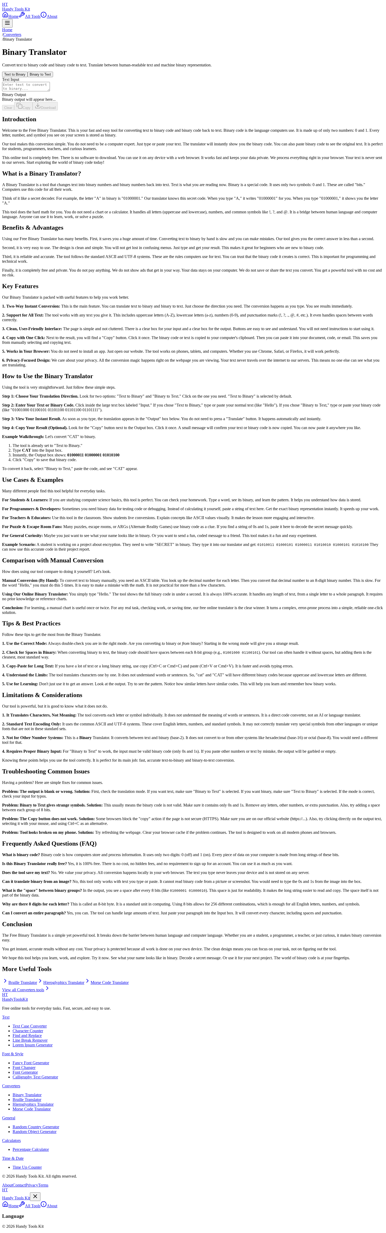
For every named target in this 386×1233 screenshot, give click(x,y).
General (8, 1118)
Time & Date (13, 1158)
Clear (8, 108)
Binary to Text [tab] (40, 74)
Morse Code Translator (32, 1109)
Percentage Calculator (31, 1149)
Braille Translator (27, 1099)
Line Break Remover (30, 1040)
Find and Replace (27, 1035)
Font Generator (25, 1072)
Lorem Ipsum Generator (33, 1045)
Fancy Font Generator (31, 1063)
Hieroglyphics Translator (33, 1104)
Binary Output (14, 94)
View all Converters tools (23, 990)
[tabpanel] (193, 89)
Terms (43, 1185)
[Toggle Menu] (7, 23)
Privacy (31, 1185)
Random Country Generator (36, 1127)
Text (5, 1017)
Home (7, 30)
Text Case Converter (30, 1026)
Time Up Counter (27, 1167)
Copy (26, 108)
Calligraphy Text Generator (35, 1077)
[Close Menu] (35, 1196)
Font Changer (24, 1067)
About (7, 1185)
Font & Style (12, 1054)
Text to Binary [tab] (14, 74)
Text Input (10, 79)
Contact (19, 1185)
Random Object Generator (34, 1131)
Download (48, 108)
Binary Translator (27, 1095)
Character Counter (28, 1031)
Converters (12, 34)
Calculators (11, 1140)
